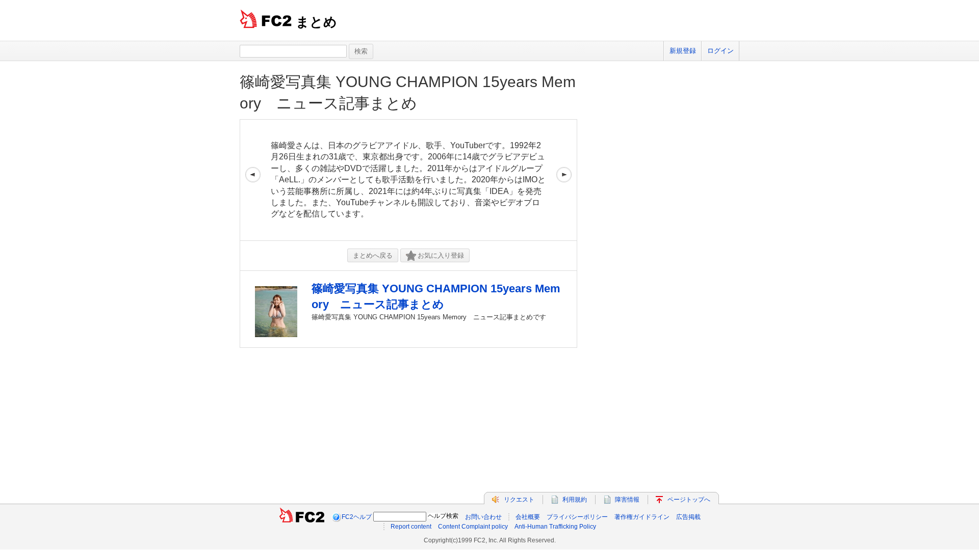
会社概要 (528, 516)
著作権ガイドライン (641, 516)
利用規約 (574, 499)
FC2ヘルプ (357, 516)
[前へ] (253, 180)
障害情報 (627, 499)
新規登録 (682, 50)
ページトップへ (688, 499)
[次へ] (564, 180)
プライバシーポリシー (577, 516)
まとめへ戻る (373, 255)
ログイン (720, 50)
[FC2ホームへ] (302, 516)
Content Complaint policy (473, 526)
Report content (411, 526)
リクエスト (519, 499)
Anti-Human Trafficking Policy (555, 526)
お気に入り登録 (441, 255)
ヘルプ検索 (443, 516)
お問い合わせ (483, 516)
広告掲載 (688, 516)
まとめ (316, 22)
